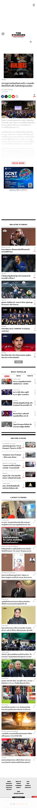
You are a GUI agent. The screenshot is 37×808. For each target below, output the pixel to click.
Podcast (9, 783)
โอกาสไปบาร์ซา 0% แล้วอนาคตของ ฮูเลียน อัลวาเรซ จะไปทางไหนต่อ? (16, 356)
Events (28, 785)
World (4, 463)
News (9, 781)
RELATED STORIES (18, 224)
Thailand (16, 379)
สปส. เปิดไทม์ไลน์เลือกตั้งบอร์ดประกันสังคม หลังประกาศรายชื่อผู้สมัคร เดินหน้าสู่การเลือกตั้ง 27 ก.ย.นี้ (11, 487)
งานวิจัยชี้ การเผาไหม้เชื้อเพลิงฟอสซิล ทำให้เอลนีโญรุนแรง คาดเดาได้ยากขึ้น (16, 734)
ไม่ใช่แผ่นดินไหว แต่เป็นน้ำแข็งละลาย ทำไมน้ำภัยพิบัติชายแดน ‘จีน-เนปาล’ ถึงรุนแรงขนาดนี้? (16, 550)
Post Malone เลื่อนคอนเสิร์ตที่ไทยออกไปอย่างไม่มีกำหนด (15, 250)
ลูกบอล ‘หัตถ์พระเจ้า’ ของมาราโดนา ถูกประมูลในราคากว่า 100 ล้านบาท (17, 303)
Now (28, 783)
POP (8, 247)
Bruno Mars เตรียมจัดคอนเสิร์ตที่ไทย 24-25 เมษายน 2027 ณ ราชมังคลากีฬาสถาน (22, 414)
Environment (13, 546)
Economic (6, 444)
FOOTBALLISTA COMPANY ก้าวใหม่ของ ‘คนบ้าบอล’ (15, 330)
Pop (28, 781)
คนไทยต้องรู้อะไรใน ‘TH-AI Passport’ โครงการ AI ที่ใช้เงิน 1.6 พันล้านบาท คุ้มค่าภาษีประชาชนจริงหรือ (11, 447)
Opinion (4, 573)
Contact (28, 787)
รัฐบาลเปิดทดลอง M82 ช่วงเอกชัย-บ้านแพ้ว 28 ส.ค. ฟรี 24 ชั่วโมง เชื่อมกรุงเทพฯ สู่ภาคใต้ (16, 629)
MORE (18, 362)
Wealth (18, 781)
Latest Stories (18, 497)
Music (3, 247)
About (18, 787)
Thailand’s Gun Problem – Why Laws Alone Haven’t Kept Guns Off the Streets (11, 456)
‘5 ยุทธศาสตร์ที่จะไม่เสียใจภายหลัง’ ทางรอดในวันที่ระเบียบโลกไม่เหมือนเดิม (11, 466)
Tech (13, 444)
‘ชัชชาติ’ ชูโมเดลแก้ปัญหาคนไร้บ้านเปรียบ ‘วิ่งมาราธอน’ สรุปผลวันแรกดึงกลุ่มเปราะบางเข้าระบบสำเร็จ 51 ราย (16, 655)
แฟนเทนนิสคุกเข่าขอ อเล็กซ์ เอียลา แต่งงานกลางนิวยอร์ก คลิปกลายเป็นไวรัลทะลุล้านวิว (16, 761)
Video (18, 783)
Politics (16, 390)
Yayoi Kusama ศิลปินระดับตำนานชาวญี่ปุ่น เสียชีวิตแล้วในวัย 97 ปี (22, 425)
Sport (3, 80)
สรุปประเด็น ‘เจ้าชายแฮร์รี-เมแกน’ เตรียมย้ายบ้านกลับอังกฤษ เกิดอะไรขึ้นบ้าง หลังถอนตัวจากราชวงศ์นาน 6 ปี (11, 477)
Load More (18, 766)
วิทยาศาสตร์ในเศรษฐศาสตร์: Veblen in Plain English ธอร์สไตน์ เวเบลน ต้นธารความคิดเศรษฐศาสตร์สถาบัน (16, 576)
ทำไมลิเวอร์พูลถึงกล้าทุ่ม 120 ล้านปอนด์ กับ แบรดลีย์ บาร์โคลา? (15, 277)
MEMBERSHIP (18, 797)
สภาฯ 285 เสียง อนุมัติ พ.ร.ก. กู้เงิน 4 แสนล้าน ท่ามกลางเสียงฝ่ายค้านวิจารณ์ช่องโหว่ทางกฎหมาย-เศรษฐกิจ (21, 393)
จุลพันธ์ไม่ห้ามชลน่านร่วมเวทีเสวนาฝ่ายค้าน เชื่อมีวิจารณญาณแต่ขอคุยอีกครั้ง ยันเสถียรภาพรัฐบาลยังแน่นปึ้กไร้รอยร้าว (15, 602)
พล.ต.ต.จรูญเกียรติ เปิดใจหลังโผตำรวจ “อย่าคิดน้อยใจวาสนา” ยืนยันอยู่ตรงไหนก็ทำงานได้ (22, 382)
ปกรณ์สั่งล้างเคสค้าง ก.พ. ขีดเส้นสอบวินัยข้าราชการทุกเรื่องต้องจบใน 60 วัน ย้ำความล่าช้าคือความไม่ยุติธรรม (15, 708)
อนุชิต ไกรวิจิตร (8, 90)
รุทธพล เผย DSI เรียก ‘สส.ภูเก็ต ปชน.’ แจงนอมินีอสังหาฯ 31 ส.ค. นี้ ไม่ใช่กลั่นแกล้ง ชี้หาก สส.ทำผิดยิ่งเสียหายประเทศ (16, 682)
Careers (18, 785)
